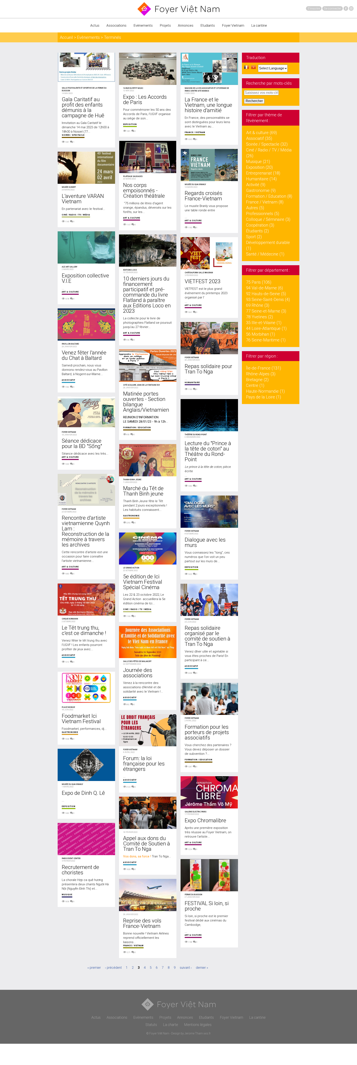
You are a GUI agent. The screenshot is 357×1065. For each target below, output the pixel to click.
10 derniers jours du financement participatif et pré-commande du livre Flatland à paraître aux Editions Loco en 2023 (147, 295)
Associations (116, 25)
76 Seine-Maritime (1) (266, 340)
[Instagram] (351, 8)
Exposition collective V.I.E (85, 278)
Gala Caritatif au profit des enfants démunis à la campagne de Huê (83, 107)
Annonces (185, 25)
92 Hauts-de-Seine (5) (266, 293)
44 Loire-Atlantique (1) (266, 328)
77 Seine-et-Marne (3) (266, 311)
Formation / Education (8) (269, 196)
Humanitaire (192, 383)
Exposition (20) (259, 167)
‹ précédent (113, 968)
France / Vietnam (133, 946)
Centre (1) (255, 385)
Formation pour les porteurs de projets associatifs (207, 732)
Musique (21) (258, 161)
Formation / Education (137, 428)
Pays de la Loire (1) (263, 397)
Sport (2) (254, 236)
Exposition (68, 806)
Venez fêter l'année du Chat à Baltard (84, 355)
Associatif (68, 380)
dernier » (202, 968)
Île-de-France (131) (263, 368)
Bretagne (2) (257, 379)
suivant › (186, 968)
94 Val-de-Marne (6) (264, 287)
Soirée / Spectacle (73, 135)
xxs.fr (207, 1033)
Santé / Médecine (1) (265, 254)
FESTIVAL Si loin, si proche (207, 906)
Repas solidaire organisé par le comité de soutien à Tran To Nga (207, 636)
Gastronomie (70, 732)
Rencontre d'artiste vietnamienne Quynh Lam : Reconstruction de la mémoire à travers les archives (86, 531)
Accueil (66, 37)
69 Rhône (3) (257, 305)
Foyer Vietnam (233, 25)
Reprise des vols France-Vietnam (142, 923)
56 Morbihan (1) (260, 334)
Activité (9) (255, 184)
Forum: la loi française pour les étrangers (144, 763)
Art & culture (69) (261, 132)
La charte (170, 1024)
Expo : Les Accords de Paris (145, 99)
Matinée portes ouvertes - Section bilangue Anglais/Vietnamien (146, 402)
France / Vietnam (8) (265, 202)
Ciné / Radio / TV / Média (76, 215)
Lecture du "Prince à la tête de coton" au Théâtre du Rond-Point (208, 451)
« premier (94, 968)
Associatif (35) (259, 138)
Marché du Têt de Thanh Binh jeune (143, 491)
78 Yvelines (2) (259, 316)
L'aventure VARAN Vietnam (83, 198)
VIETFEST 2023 (202, 281)
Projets (165, 25)
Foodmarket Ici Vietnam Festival (81, 718)
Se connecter (332, 8)
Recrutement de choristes (80, 870)
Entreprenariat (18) (263, 173)
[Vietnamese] (253, 68)
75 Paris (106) (258, 282)
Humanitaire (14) (261, 178)
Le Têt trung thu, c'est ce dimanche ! (84, 630)
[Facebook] (346, 8)
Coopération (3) (260, 225)
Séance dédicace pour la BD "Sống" (82, 443)
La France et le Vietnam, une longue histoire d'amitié (208, 104)
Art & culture (70, 292)
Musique (67, 895)
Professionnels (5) (262, 213)
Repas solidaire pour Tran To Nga (208, 369)
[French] (246, 68)
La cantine (259, 25)
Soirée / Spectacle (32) (267, 144)
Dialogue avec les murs (205, 542)
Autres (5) (255, 207)
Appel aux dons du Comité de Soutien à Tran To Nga (146, 843)
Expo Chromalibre (205, 820)
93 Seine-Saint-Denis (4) (268, 299)
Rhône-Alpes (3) (261, 373)
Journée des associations (137, 673)
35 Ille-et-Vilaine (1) (264, 322)
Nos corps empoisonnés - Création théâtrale (144, 190)
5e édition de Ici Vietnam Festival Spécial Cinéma (142, 581)
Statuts (151, 1024)
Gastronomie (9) (261, 190)
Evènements (143, 25)
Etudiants (207, 25)
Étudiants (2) (257, 230)
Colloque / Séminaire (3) (268, 219)
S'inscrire (314, 8)
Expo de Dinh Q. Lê (83, 793)
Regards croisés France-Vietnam (203, 196)
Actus (94, 25)
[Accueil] (178, 9)
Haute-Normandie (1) (265, 391)
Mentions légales (198, 1024)
